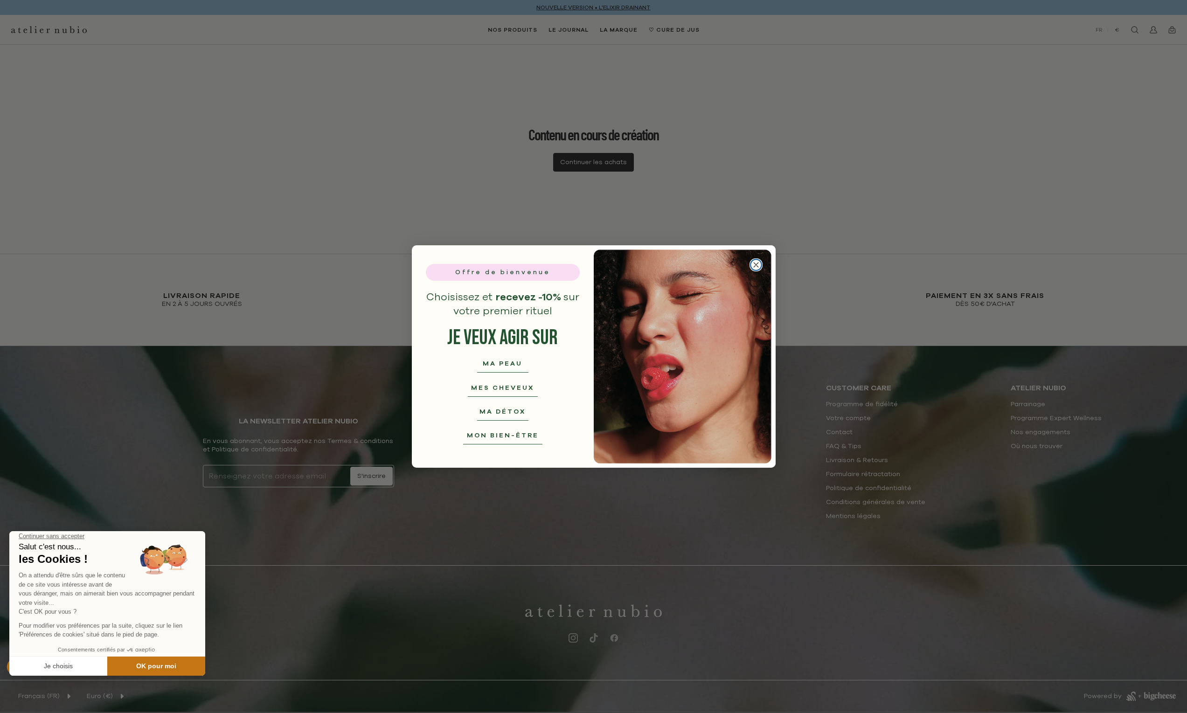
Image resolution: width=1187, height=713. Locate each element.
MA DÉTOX (502, 411)
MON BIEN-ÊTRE (503, 435)
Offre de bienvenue (502, 272)
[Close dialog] (756, 264)
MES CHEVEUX (502, 387)
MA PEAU (502, 363)
